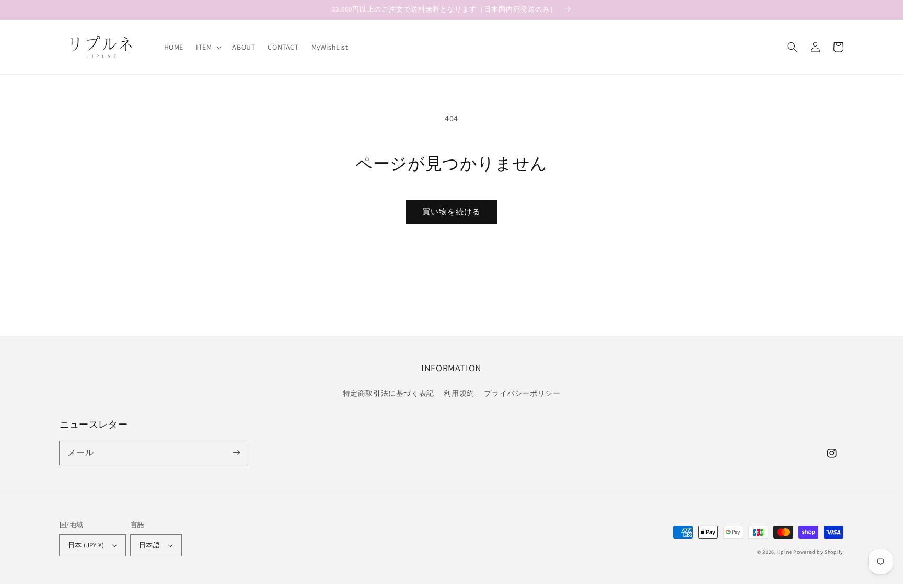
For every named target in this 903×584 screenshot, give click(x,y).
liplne (784, 551)
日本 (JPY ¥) (86, 545)
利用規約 (459, 393)
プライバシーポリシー (522, 393)
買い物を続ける (451, 211)
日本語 (149, 545)
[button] (208, 47)
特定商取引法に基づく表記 (388, 393)
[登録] (236, 452)
